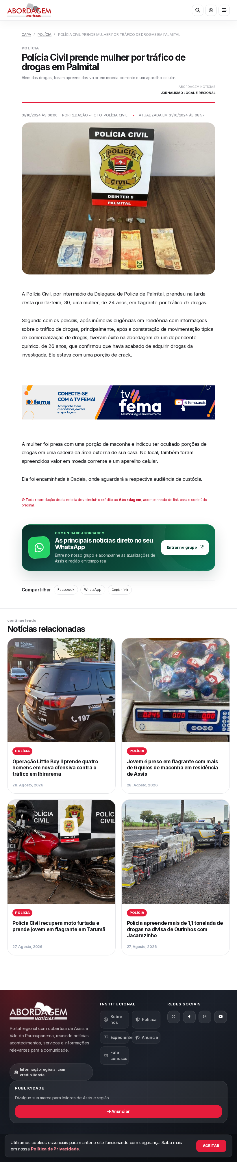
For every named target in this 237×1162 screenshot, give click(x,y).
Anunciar (120, 1111)
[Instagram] (205, 1017)
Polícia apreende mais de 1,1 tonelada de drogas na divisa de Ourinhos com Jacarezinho (175, 929)
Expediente (120, 1037)
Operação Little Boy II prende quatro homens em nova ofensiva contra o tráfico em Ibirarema (55, 767)
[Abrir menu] (224, 10)
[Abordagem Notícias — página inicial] (29, 10)
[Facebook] (189, 1017)
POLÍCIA (44, 34)
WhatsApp (92, 590)
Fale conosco (118, 1055)
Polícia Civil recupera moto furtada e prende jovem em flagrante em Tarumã (58, 926)
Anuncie (150, 1037)
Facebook (66, 590)
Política (149, 1019)
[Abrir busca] (197, 10)
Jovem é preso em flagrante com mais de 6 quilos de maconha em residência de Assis (172, 767)
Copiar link (120, 590)
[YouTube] (220, 1017)
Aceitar (211, 1146)
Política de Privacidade (55, 1148)
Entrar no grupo (182, 547)
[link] (61, 716)
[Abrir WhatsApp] (210, 10)
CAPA (26, 34)
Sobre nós (116, 1019)
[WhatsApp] (173, 1017)
